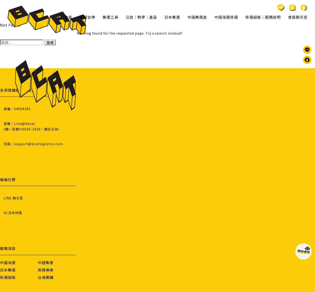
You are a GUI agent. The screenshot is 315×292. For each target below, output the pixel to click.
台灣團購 (45, 277)
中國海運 (8, 262)
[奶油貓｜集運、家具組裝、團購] (46, 20)
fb (303, 7)
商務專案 (45, 270)
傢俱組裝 (8, 277)
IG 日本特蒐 (13, 212)
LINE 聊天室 (13, 198)
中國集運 (45, 262)
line (280, 7)
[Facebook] (307, 60)
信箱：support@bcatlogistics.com (33, 144)
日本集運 (8, 270)
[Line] (307, 50)
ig (292, 7)
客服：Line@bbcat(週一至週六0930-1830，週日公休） (32, 126)
